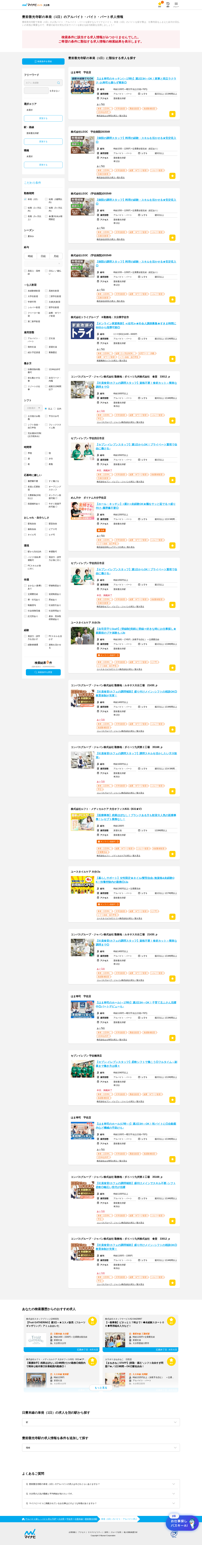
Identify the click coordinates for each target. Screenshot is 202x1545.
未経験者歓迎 (34, 291)
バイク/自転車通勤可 (34, 558)
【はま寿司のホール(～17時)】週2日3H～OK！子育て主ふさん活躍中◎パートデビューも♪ (136, 1004)
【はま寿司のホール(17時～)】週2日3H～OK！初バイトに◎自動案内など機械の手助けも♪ (136, 1125)
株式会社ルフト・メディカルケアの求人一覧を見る (118, 856)
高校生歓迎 (54, 291)
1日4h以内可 (54, 369)
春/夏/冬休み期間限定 (55, 218)
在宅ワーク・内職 (55, 379)
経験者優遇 (33, 645)
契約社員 (32, 347)
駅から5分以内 (34, 551)
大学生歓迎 (33, 296)
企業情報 (72, 1532)
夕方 (51, 458)
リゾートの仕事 (34, 388)
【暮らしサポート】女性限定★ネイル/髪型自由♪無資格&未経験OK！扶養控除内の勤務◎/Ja (135, 880)
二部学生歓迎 (55, 296)
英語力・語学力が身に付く (55, 558)
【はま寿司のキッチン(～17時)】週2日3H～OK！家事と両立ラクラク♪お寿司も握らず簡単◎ (136, 80)
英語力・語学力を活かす (34, 637)
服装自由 (32, 529)
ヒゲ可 (52, 534)
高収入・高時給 (34, 272)
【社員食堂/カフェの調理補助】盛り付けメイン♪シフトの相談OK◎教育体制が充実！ (136, 693)
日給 (43, 256)
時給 (30, 256)
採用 (106, 1532)
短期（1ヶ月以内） (34, 209)
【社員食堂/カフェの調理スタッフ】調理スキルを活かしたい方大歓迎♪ (136, 755)
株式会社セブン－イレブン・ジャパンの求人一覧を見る (120, 482)
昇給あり (53, 599)
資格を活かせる (55, 646)
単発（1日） (33, 199)
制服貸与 (32, 605)
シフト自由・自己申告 (34, 426)
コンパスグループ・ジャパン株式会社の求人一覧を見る (120, 422)
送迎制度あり (55, 594)
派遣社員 (53, 347)
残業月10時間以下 (55, 388)
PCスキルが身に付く (34, 567)
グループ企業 (116, 1532)
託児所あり (33, 616)
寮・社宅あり (34, 599)
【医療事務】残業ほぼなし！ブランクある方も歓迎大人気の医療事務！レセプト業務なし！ (136, 817)
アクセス (81, 1532)
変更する (43, 118)
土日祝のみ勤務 (34, 417)
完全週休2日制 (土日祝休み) (34, 434)
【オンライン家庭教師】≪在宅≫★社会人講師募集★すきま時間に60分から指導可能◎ (136, 325)
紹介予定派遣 (34, 352)
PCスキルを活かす (55, 637)
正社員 (52, 338)
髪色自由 (32, 523)
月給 (56, 256)
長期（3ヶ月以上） (34, 218)
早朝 (30, 453)
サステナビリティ (95, 1532)
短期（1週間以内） (55, 200)
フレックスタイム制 (55, 426)
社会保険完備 (34, 611)
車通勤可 (53, 551)
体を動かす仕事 (34, 379)
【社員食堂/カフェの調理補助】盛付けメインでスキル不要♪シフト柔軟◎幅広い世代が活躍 (136, 1185)
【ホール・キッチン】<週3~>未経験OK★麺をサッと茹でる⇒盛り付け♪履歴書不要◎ (136, 506)
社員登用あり (55, 611)
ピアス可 (53, 529)
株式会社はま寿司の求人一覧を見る (112, 116)
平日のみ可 (54, 416)
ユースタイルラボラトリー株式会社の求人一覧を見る (119, 669)
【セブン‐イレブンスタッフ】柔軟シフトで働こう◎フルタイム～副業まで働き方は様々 (136, 1064)
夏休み (31, 236)
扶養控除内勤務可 (34, 371)
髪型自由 (53, 523)
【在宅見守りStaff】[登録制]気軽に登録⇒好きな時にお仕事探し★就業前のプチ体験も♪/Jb (136, 630)
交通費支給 (33, 594)
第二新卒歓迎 (34, 321)
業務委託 (53, 352)
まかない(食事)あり (34, 587)
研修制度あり (55, 585)
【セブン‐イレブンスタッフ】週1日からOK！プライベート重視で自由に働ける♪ (136, 446)
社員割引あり (55, 605)
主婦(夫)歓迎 (54, 302)
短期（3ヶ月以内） (55, 209)
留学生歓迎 (54, 307)
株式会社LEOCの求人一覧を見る (111, 177)
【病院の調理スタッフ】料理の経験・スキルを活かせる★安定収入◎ (136, 140)
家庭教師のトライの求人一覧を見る (112, 360)
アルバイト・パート (34, 340)
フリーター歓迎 (34, 314)
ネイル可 (32, 534)
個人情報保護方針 (131, 1532)
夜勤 (51, 464)
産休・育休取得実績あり (55, 617)
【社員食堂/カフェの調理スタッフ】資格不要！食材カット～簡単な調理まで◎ (136, 384)
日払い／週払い (55, 272)
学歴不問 (32, 302)
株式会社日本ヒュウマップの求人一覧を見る (116, 547)
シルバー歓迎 (34, 307)
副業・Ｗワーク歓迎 (55, 314)
